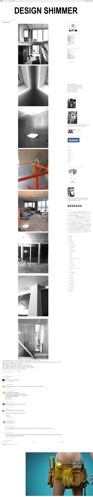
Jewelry (87, 222)
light (88, 223)
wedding (69, 232)
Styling (77, 229)
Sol (68, 163)
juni (70, 277)
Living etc (69, 161)
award (68, 212)
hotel (90, 220)
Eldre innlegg (61, 442)
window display (80, 232)
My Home (71, 266)
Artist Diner (70, 147)
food (81, 219)
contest (70, 216)
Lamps (78, 223)
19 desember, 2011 (10, 437)
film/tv (75, 219)
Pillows (85, 227)
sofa (74, 229)
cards (81, 213)
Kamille (69, 158)
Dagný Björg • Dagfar (9, 402)
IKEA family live (71, 157)
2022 (70, 237)
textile (77, 231)
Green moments (77, 220)
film (72, 219)
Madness (71, 260)
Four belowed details (86, 219)
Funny (69, 220)
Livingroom (70, 224)
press (77, 228)
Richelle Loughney (8, 426)
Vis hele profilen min (78, 132)
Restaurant (82, 228)
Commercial (84, 215)
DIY (88, 216)
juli (70, 275)
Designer (79, 216)
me (71, 90)
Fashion (81, 217)
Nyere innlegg (4, 442)
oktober (71, 247)
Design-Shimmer (78, 129)
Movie (68, 226)
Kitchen (69, 223)
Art (85, 211)
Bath (72, 212)
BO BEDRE (70, 150)
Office (72, 227)
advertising (72, 211)
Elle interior (70, 155)
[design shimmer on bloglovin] (73, 182)
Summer (83, 229)
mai (70, 278)
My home (77, 226)
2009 (70, 289)
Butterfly (71, 263)
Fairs (76, 217)
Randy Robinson (8, 432)
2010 (70, 287)
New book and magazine (74, 258)
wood (85, 232)
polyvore (89, 227)
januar (71, 285)
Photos (80, 227)
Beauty (71, 255)
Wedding (71, 261)
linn (6, 408)
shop (70, 229)
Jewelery (83, 222)
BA (68, 148)
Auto (88, 211)
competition (89, 215)
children (89, 213)
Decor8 (69, 154)
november (72, 245)
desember (72, 243)
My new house (6, 22)
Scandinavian (88, 228)
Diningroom (85, 216)
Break (71, 270)
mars (71, 282)
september (72, 272)
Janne (6, 378)
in (69, 222)
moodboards (85, 224)
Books (73, 213)
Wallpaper (86, 231)
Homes (83, 220)
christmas (72, 215)
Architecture (81, 211)
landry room (84, 223)
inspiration (74, 222)
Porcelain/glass (71, 228)
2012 (70, 240)
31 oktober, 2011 (9, 381)
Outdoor (75, 227)
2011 (70, 242)
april (71, 280)
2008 (70, 290)
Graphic (72, 220)
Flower (78, 219)
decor (74, 216)
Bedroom (76, 212)
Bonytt (69, 151)
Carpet (85, 213)
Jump (71, 253)
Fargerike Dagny (8, 420)
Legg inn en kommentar (6, 440)
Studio (71, 256)
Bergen (82, 212)
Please (71, 248)
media (76, 224)
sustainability (88, 229)
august (71, 273)
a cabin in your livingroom (74, 268)
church (79, 215)
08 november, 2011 (10, 429)
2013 (70, 239)
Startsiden (33, 442)
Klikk (68, 160)
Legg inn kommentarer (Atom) (12, 444)
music (71, 226)
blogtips (86, 212)
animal (76, 211)
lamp (74, 223)
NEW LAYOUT (72, 265)
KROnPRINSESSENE (9, 390)
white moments (74, 232)
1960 (68, 211)
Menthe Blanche (8, 384)
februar (71, 283)
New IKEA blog (72, 251)
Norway (69, 227)
